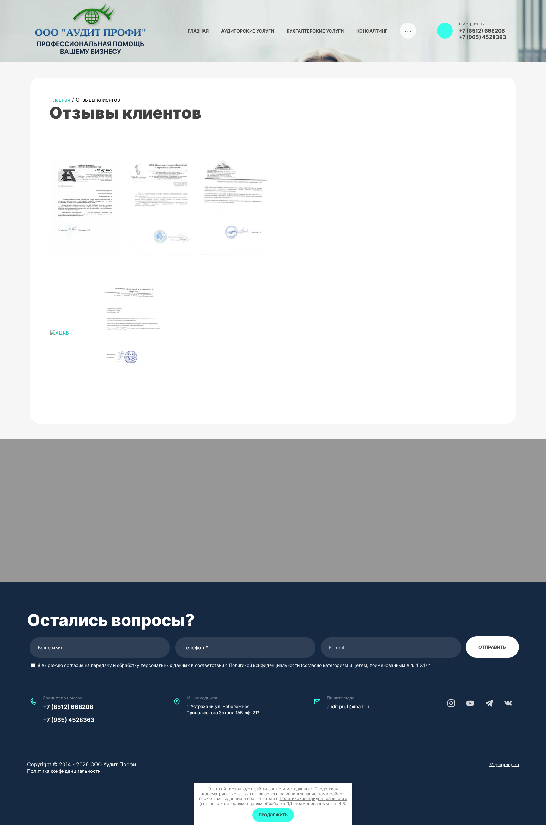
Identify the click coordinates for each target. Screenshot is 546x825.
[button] (445, 31)
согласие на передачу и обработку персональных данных (127, 665)
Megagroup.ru (504, 764)
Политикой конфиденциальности (264, 665)
